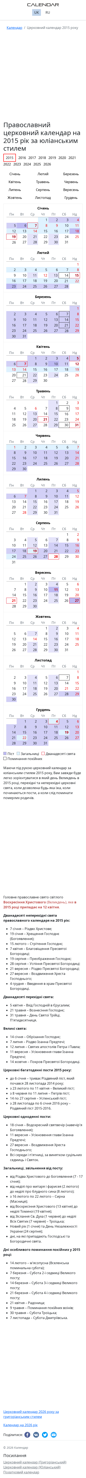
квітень (15, 182)
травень (43, 182)
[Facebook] (28, 1435)
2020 (62, 157)
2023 (17, 164)
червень (71, 182)
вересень (71, 189)
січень (14, 174)
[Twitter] (45, 1435)
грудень (71, 197)
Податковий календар (21, 1472)
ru (48, 12)
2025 (37, 164)
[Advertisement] (43, 78)
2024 (27, 164)
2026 (47, 164)
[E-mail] (54, 1435)
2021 (72, 157)
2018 (42, 157)
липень (15, 189)
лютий (43, 174)
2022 (7, 164)
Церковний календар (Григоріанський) (34, 1462)
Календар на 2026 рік (20, 1425)
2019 (52, 157)
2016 (22, 157)
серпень (43, 189)
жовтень (15, 197)
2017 (32, 157)
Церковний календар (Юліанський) (32, 1467)
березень (71, 174)
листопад (43, 197)
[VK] (36, 1435)
